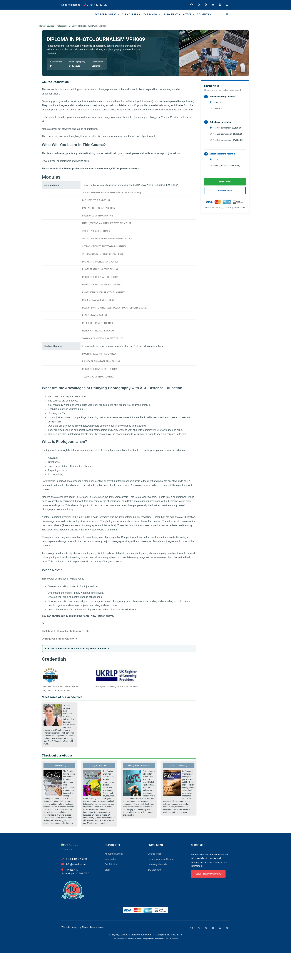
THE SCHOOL (151, 14)
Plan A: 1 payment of (227, 128)
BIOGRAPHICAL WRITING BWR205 (99, 353)
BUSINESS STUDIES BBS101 (96, 200)
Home (42, 26)
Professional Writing (178, 765)
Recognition (111, 859)
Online (215, 159)
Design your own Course (161, 859)
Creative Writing (59, 765)
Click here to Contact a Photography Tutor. (66, 631)
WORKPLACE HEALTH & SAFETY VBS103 (102, 338)
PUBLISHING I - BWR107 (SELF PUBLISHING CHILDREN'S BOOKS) (114, 307)
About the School (114, 853)
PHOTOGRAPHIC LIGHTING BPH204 (100, 269)
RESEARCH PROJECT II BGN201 (98, 330)
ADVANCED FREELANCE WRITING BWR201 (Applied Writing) (112, 192)
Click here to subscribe (208, 874)
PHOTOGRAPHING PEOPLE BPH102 (99, 369)
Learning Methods (157, 864)
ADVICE (187, 14)
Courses (50, 26)
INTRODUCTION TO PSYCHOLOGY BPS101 (103, 254)
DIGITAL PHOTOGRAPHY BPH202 (98, 208)
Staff (107, 869)
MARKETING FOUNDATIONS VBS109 (100, 261)
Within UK (217, 102)
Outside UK (218, 108)
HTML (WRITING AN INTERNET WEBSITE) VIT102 (106, 223)
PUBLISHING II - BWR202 (94, 315)
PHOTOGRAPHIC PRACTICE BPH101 (100, 277)
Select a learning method (222, 154)
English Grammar (99, 765)
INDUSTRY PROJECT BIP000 (96, 231)
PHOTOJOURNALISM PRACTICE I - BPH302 (103, 292)
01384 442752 (94, 4)
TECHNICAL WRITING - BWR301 (98, 376)
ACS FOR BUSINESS (106, 14)
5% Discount (154, 869)
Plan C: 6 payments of (227, 140)
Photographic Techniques (139, 765)
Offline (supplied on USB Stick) (226, 165)
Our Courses (130, 14)
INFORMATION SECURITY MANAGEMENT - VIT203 (107, 238)
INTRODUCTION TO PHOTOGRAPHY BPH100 (104, 246)
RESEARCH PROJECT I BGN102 (97, 323)
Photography (61, 26)
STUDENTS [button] (203, 14)
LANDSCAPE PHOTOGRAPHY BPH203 (101, 361)
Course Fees (154, 853)
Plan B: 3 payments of (227, 134)
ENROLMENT (171, 14)
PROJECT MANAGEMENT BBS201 (99, 300)
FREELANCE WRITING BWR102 (97, 215)
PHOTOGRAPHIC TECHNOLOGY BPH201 (102, 284)
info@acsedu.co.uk (76, 864)
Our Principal (111, 864)
